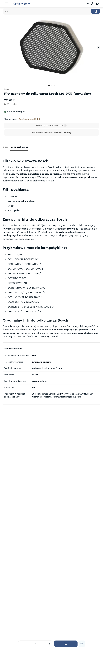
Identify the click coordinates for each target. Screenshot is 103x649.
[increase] (49, 644)
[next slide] (98, 47)
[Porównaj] (82, 644)
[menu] (6, 3)
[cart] (97, 4)
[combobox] (51, 11)
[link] (5, 147)
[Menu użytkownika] (92, 4)
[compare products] (88, 4)
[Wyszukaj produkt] (95, 11)
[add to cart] (66, 644)
